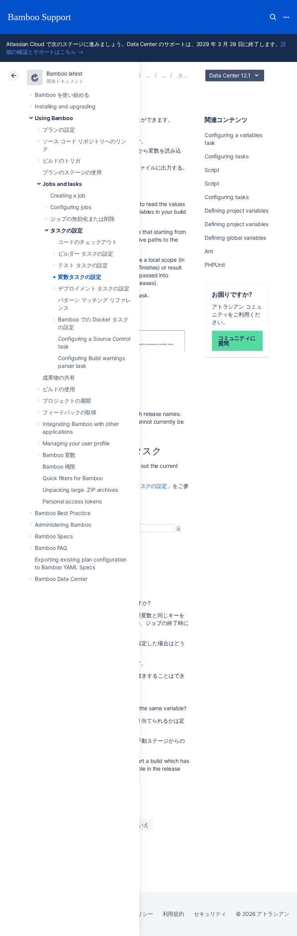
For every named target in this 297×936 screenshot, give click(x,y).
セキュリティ (210, 913)
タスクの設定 (66, 230)
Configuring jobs (70, 207)
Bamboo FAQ (51, 547)
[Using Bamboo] (148, 75)
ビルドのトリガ (61, 160)
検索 (273, 17)
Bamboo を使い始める (62, 94)
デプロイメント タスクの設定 (94, 288)
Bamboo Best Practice (62, 513)
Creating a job (67, 195)
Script (212, 170)
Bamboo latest (64, 73)
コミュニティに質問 (237, 341)
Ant (209, 251)
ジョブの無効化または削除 (82, 218)
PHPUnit (215, 264)
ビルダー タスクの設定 (85, 253)
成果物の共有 (59, 377)
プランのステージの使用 (72, 172)
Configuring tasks (227, 156)
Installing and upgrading (65, 106)
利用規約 (173, 913)
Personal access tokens (72, 501)
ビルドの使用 (59, 389)
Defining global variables (235, 237)
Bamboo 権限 (59, 466)
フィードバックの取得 (69, 412)
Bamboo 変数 (59, 455)
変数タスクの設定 (79, 276)
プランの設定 (59, 129)
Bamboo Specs (54, 536)
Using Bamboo (54, 118)
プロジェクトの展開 (67, 400)
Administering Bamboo (63, 524)
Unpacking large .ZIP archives (80, 489)
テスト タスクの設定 (83, 265)
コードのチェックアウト (87, 242)
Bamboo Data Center (61, 578)
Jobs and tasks (62, 183)
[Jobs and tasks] (164, 75)
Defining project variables (236, 210)
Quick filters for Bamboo (73, 478)
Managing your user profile (76, 443)
